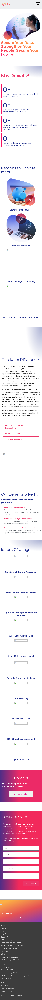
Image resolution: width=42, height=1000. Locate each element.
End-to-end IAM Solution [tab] (14, 434)
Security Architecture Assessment (12, 945)
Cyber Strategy (6, 951)
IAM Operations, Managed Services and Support (17, 940)
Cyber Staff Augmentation (9, 948)
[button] (38, 4)
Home (3, 925)
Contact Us (4, 937)
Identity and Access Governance (11, 943)
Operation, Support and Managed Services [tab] (13, 427)
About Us (4, 934)
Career (3, 931)
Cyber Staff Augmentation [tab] (14, 439)
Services (4, 928)
